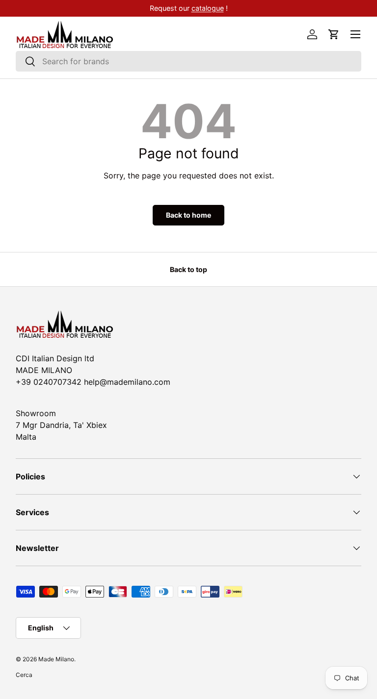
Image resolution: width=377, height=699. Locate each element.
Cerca (24, 674)
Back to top (188, 269)
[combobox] (188, 61)
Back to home (188, 215)
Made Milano (56, 659)
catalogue (207, 8)
